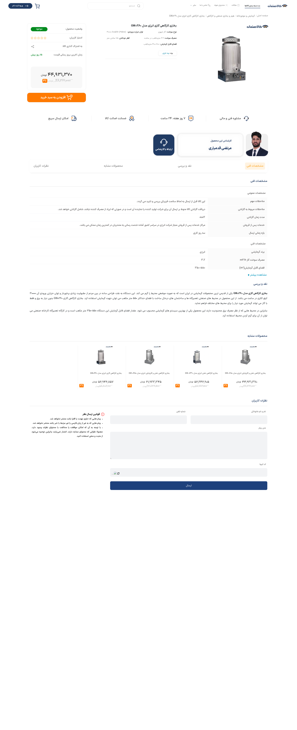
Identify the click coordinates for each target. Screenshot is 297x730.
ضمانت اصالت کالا (115, 118)
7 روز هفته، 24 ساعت (173, 118)
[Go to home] (262, 16)
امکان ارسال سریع (58, 118)
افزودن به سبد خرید (53, 97)
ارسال (189, 485)
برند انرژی (165, 53)
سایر (194, 5)
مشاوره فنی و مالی (230, 118)
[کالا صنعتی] (277, 6)
